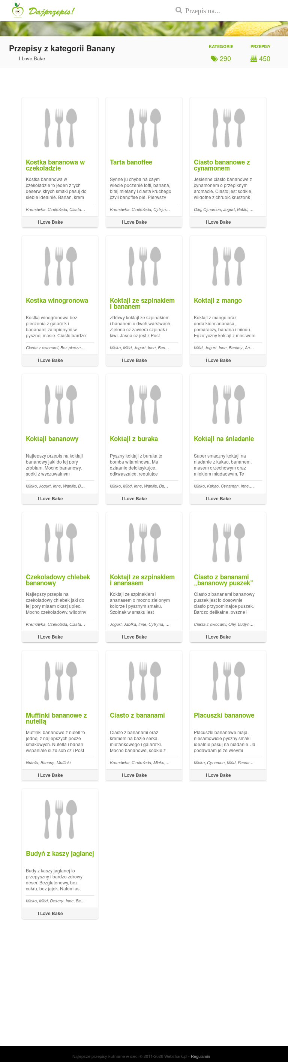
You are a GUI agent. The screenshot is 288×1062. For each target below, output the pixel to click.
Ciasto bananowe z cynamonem (222, 164)
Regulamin (200, 1056)
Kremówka (35, 209)
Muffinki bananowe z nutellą (56, 717)
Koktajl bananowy (52, 438)
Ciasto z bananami (137, 714)
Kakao (213, 486)
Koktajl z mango (218, 300)
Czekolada (57, 209)
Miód (127, 347)
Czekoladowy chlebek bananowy (58, 579)
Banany (165, 347)
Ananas (252, 347)
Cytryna (160, 209)
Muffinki (63, 762)
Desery (56, 900)
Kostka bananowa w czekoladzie (55, 164)
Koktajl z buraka (134, 438)
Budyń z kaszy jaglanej (60, 853)
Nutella (32, 762)
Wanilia (69, 486)
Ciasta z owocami (42, 347)
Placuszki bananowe (224, 714)
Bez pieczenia (73, 347)
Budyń (243, 624)
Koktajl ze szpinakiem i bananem (142, 303)
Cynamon (212, 209)
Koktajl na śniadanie (224, 438)
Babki (242, 209)
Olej (197, 209)
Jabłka (130, 624)
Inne (152, 347)
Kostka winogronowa (57, 300)
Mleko (115, 347)
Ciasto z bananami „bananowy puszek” (224, 579)
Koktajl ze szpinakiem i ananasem (142, 579)
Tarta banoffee (131, 161)
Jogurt (229, 209)
